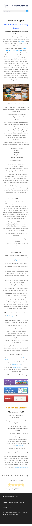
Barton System (11, 316)
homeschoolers (16, 364)
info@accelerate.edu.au (11, 496)
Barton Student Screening (20, 468)
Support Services (18, 367)
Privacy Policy (7, 507)
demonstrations (19, 360)
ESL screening (20, 445)
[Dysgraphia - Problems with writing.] (16, 402)
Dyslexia (21, 41)
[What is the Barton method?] (16, 394)
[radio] (9, 485)
